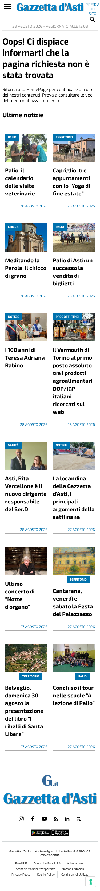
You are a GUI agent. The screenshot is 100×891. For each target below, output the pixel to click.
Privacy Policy (20, 875)
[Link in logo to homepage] (49, 797)
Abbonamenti (76, 863)
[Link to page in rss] (55, 818)
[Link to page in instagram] (21, 818)
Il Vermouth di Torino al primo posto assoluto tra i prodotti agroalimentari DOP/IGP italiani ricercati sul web (73, 380)
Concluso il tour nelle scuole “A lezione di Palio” (74, 695)
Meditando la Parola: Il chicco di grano (25, 268)
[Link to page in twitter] (78, 818)
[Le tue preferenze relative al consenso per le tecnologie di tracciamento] (91, 882)
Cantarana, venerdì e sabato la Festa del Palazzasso (73, 602)
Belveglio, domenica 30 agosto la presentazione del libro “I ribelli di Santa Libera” (24, 710)
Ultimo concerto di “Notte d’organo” (20, 595)
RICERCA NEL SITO (92, 5)
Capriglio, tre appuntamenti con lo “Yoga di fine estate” (71, 182)
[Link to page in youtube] (44, 818)
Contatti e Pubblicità (47, 863)
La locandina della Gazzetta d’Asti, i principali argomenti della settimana (74, 497)
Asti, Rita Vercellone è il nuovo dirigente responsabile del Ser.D (26, 493)
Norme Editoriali (73, 869)
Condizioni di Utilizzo (74, 875)
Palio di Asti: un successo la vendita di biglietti (73, 271)
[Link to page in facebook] (32, 818)
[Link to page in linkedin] (67, 818)
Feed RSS (21, 863)
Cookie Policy (46, 875)
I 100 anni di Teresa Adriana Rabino (25, 357)
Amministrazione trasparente (36, 869)
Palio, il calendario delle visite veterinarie (20, 182)
